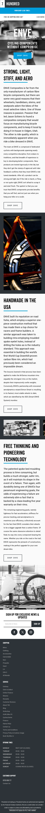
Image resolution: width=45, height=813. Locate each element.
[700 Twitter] (22, 632)
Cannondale (7, 657)
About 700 (6, 705)
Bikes (5, 647)
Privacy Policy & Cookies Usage (13, 733)
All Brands (6, 675)
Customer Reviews (9, 702)
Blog (4, 708)
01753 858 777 (7, 780)
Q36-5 (5, 672)
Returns (5, 696)
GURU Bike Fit (7, 714)
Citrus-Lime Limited (30, 809)
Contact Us (6, 783)
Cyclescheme (7, 717)
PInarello (6, 663)
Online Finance (8, 693)
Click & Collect (8, 690)
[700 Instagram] (31, 632)
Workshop (6, 711)
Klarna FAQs (7, 724)
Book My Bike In (8, 736)
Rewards (6, 699)
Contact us (6, 727)
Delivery (5, 686)
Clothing (5, 651)
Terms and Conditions (10, 730)
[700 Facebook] (14, 632)
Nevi (4, 660)
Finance (5, 720)
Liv (4, 669)
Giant (4, 666)
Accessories (7, 654)
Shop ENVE (22, 55)
